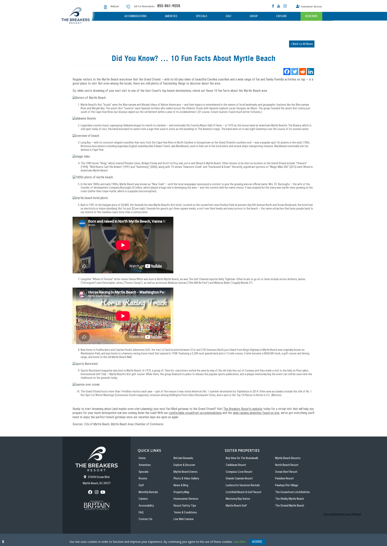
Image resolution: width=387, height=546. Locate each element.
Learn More (239, 541)
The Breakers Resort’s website (242, 409)
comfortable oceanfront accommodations (195, 413)
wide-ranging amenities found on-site (256, 413)
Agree (257, 542)
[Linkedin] (310, 71)
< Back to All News (302, 44)
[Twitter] (294, 71)
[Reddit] (302, 71)
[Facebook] (286, 71)
